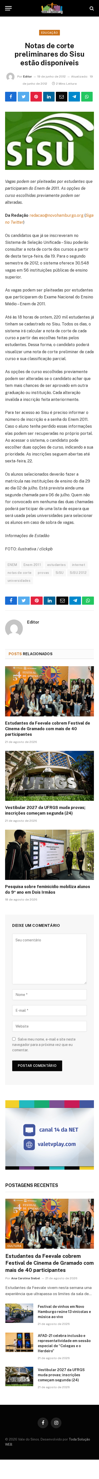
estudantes (56, 565)
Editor (27, 76)
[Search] (91, 8)
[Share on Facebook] (10, 97)
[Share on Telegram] (74, 97)
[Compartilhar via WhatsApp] (87, 97)
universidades (19, 581)
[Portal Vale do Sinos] (52, 8)
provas (43, 573)
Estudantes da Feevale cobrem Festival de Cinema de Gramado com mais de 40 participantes (47, 729)
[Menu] (8, 8)
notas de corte (19, 573)
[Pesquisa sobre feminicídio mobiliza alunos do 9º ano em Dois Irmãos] (49, 855)
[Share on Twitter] (23, 97)
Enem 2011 (32, 565)
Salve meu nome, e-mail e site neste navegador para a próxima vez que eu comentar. (44, 1044)
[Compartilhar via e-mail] (61, 97)
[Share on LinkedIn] (49, 97)
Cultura (14, 1245)
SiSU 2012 (78, 573)
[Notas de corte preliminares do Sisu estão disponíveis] (49, 141)
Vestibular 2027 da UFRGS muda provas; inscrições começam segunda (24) (61, 1375)
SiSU (60, 573)
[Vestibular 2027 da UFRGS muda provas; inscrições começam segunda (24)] (49, 776)
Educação (49, 32)
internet (78, 565)
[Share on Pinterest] (36, 97)
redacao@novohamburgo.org (56, 215)
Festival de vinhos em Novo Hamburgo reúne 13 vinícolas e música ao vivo (64, 1312)
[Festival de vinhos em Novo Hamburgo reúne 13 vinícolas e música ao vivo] (19, 1313)
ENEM (12, 565)
